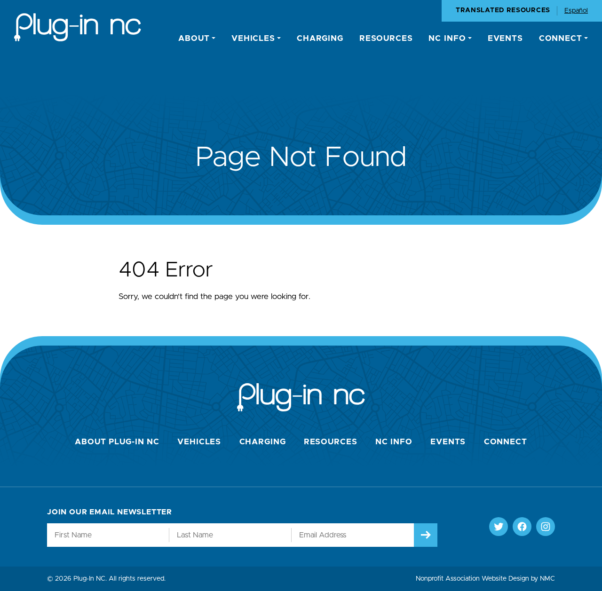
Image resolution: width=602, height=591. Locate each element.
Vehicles (199, 442)
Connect (505, 442)
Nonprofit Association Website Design (472, 578)
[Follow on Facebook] (522, 526)
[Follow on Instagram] (545, 526)
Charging (262, 442)
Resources (330, 442)
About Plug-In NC (117, 442)
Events (448, 442)
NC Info (393, 442)
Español (576, 11)
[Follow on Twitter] (498, 526)
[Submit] (425, 535)
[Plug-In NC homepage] (77, 27)
